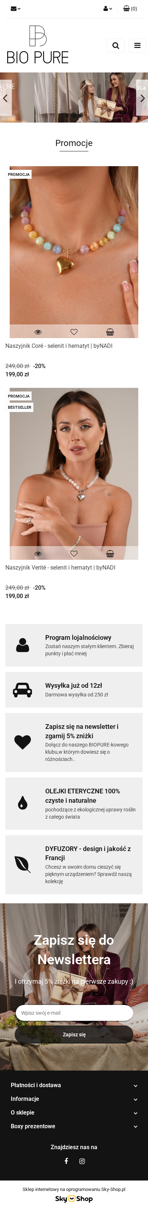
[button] (130, 9)
